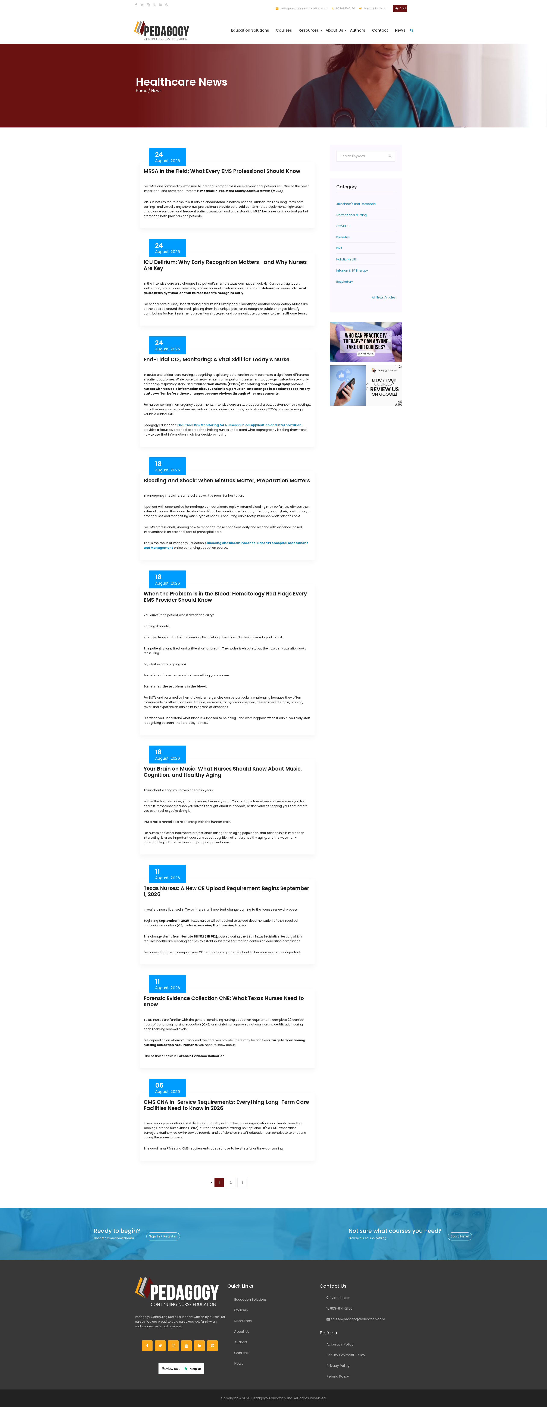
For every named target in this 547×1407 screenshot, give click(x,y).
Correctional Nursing (351, 215)
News (400, 30)
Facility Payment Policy (345, 1355)
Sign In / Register (163, 1236)
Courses (284, 30)
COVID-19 (343, 226)
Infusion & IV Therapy (352, 270)
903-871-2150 (345, 8)
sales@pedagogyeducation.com (303, 8)
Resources (309, 30)
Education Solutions (250, 30)
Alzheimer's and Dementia (356, 204)
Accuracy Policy (339, 1344)
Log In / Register (375, 8)
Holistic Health (346, 259)
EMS (339, 248)
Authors (357, 30)
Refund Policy (337, 1376)
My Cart (400, 8)
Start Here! (460, 1236)
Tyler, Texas (338, 1297)
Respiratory (344, 281)
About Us (334, 30)
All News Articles (383, 297)
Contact (380, 30)
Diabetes (343, 237)
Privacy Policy (338, 1365)
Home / (143, 90)
